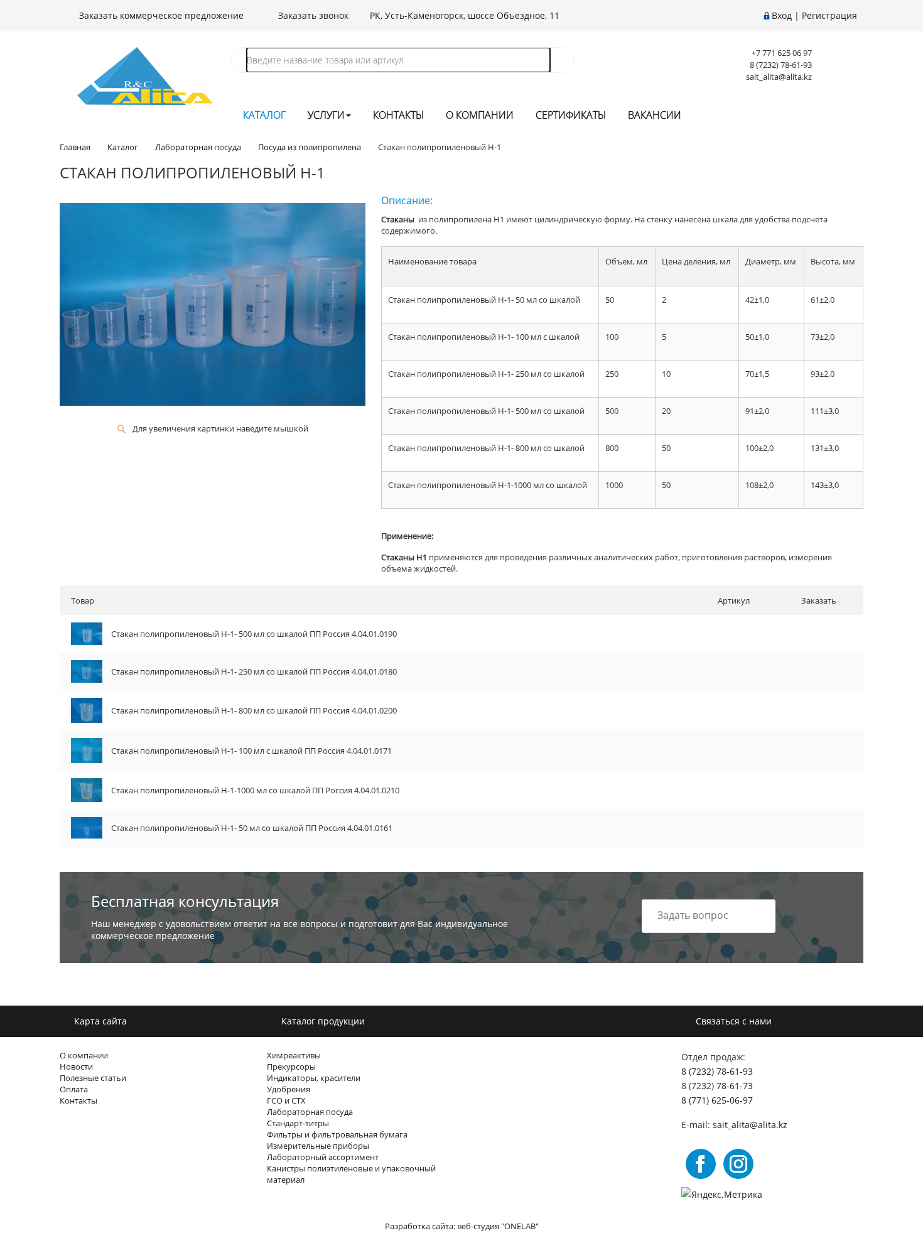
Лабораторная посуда (310, 1111)
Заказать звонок (312, 15)
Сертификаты (571, 115)
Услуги (326, 115)
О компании (480, 115)
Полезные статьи (93, 1077)
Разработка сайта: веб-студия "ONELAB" (462, 1226)
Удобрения (288, 1089)
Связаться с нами (732, 1021)
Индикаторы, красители (313, 1077)
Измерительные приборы (318, 1145)
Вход (782, 15)
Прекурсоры (291, 1066)
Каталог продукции (322, 1021)
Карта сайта (99, 1021)
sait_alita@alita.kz (779, 76)
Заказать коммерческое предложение (160, 15)
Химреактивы (294, 1055)
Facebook (701, 1164)
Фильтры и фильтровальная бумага (337, 1134)
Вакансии (654, 115)
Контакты (398, 115)
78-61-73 (734, 1086)
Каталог (264, 115)
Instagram (738, 1164)
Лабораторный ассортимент (323, 1157)
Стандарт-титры (298, 1123)
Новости (76, 1066)
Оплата (74, 1089)
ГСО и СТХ (286, 1100)
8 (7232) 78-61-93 (717, 1071)
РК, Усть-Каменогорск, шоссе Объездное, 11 (464, 15)
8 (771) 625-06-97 (717, 1100)
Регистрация (829, 15)
